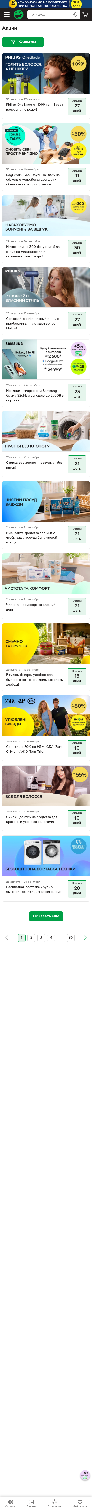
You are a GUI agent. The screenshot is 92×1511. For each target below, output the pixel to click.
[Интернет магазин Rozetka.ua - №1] (19, 14)
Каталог (10, 1506)
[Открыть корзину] (85, 14)
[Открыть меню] (7, 14)
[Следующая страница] (85, 938)
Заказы (31, 1506)
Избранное (80, 1506)
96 (71, 937)
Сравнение (54, 1506)
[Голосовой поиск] (75, 14)
